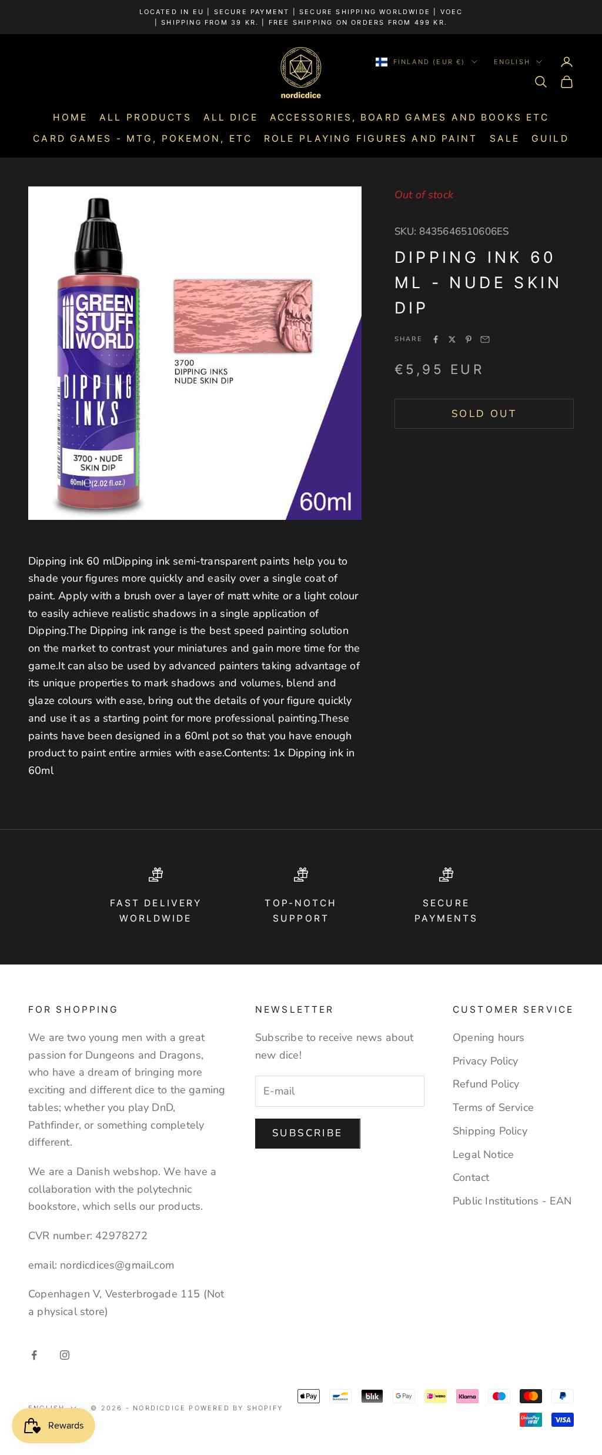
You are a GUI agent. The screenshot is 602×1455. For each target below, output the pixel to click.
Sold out (484, 414)
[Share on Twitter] (452, 339)
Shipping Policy (490, 1131)
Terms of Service (493, 1107)
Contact (471, 1177)
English (512, 62)
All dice (230, 117)
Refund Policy (486, 1084)
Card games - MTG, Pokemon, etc (142, 138)
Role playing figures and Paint (371, 138)
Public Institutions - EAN (512, 1201)
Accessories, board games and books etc (410, 117)
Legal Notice (483, 1154)
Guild (550, 138)
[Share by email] (485, 339)
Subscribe (307, 1133)
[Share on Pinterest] (468, 339)
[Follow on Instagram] (65, 1355)
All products (145, 117)
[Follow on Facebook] (34, 1355)
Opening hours (488, 1037)
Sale (505, 138)
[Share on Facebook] (435, 339)
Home (70, 117)
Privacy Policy (486, 1061)
